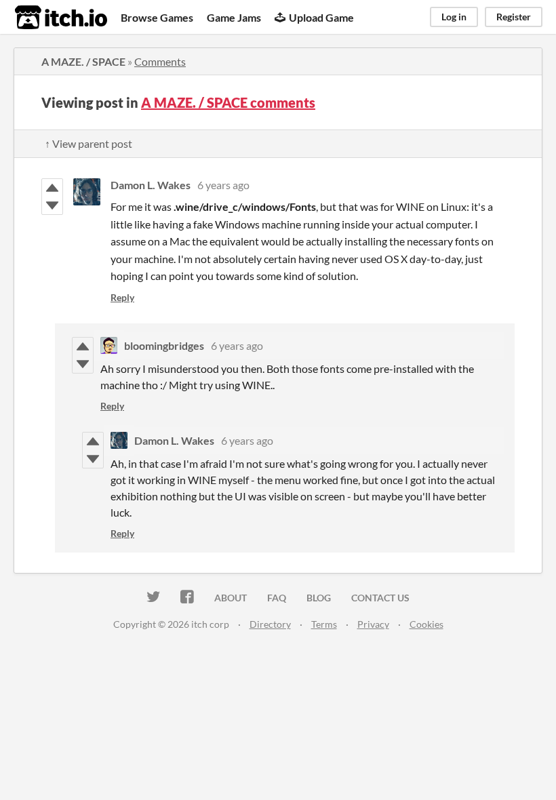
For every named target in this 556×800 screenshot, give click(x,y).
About (230, 597)
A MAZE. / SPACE (83, 61)
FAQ (276, 597)
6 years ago (223, 184)
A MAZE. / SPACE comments (228, 102)
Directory (270, 624)
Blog (318, 597)
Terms (324, 624)
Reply (122, 297)
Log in (453, 16)
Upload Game (321, 17)
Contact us (380, 597)
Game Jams (234, 17)
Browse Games (157, 17)
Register (513, 16)
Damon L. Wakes (151, 184)
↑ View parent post (88, 143)
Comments (160, 61)
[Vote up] (52, 188)
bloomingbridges (164, 345)
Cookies (426, 624)
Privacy (373, 624)
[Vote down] (52, 205)
